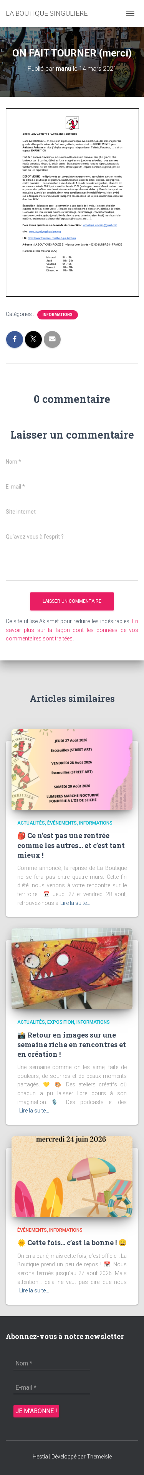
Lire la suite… (75, 903)
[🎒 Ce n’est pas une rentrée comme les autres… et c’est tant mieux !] (72, 769)
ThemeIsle (99, 1456)
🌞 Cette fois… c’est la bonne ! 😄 (72, 1242)
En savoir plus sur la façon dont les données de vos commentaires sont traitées (72, 630)
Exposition (60, 1022)
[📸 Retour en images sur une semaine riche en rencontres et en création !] (72, 968)
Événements (62, 823)
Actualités (31, 823)
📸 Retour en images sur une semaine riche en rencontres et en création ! (71, 1044)
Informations (58, 315)
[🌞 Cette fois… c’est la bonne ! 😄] (72, 1176)
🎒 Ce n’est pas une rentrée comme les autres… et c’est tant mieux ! (71, 845)
